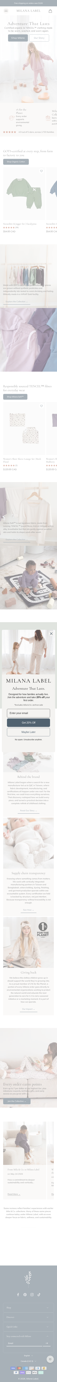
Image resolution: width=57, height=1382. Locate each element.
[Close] (51, 633)
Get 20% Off (28, 722)
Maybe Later (28, 732)
